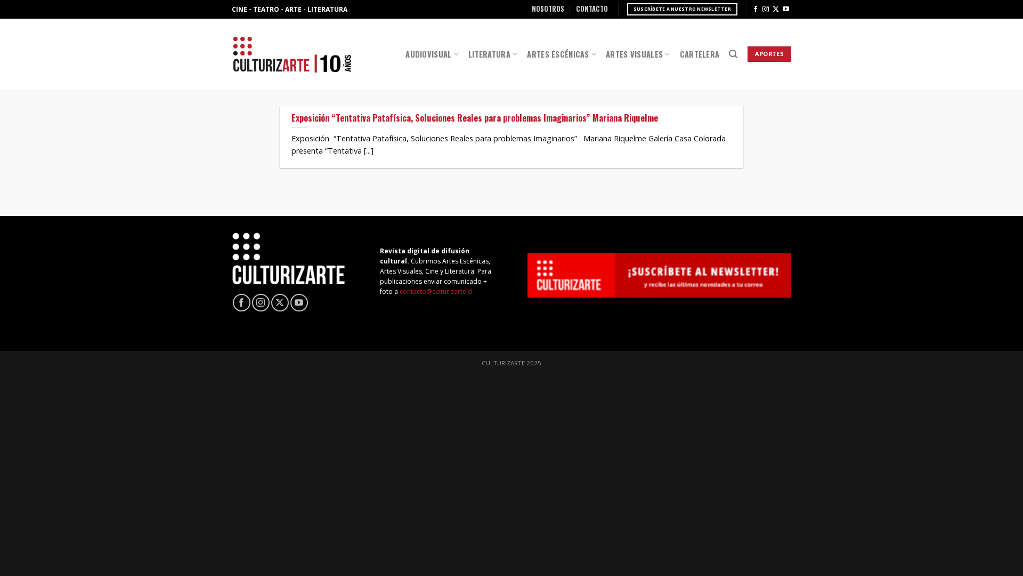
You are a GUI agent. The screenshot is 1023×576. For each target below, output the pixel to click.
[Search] (733, 54)
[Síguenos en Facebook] (755, 9)
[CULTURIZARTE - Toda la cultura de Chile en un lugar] (292, 54)
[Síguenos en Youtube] (786, 9)
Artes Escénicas (558, 54)
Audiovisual (428, 54)
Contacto (592, 9)
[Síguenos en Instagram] (765, 9)
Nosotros (548, 9)
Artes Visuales (634, 54)
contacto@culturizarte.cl (436, 291)
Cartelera (700, 54)
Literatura (489, 54)
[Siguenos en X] (776, 9)
